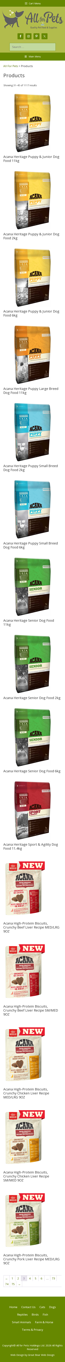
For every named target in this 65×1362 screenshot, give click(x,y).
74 (6, 1284)
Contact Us (28, 1307)
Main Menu (35, 56)
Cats (42, 1307)
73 (53, 1278)
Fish (45, 1314)
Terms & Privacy (32, 1330)
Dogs (52, 1307)
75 (13, 1284)
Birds (35, 1314)
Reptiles (22, 1314)
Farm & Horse (44, 1322)
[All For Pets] (32, 19)
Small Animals (21, 1322)
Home (13, 1307)
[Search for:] (33, 47)
